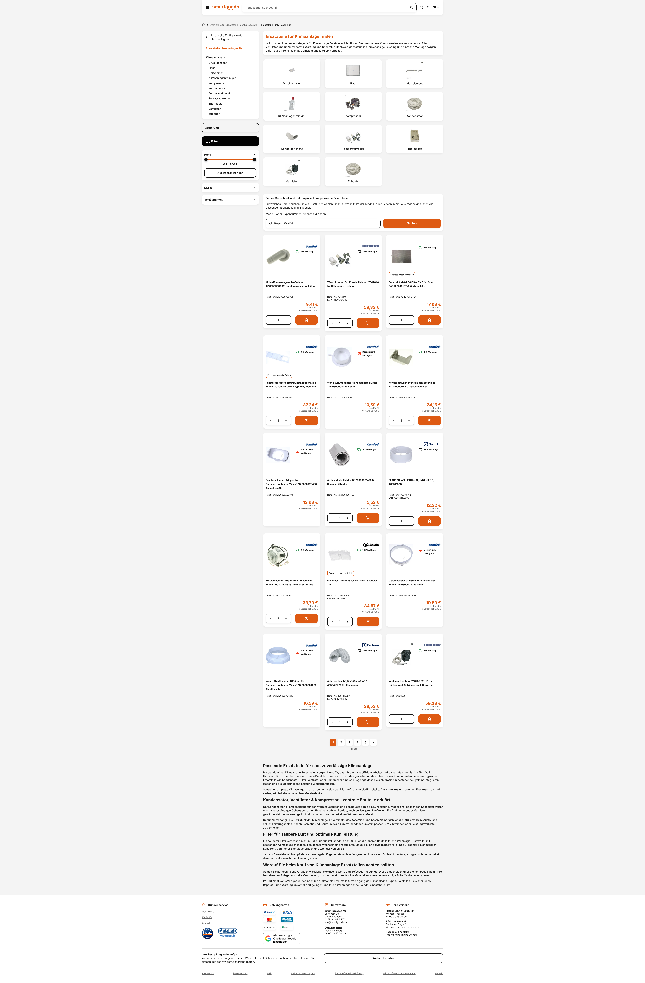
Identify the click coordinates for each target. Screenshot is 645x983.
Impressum (208, 973)
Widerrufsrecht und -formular (399, 973)
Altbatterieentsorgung (303, 973)
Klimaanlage (214, 57)
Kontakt (206, 923)
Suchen (412, 223)
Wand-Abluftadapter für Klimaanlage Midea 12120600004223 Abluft (352, 384)
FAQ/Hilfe (207, 917)
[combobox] (323, 223)
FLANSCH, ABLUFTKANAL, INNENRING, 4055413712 (411, 482)
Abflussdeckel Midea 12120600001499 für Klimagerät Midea (351, 482)
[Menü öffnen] (208, 8)
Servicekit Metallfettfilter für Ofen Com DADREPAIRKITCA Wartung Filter (411, 284)
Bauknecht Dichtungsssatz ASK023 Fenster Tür (352, 582)
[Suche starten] (412, 8)
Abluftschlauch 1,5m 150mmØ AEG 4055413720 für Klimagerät (347, 683)
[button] (230, 155)
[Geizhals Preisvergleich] (228, 933)
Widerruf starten (383, 958)
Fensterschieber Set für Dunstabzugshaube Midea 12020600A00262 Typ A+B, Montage (291, 384)
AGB (269, 973)
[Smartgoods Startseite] (225, 7)
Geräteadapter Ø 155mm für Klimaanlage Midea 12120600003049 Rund (412, 582)
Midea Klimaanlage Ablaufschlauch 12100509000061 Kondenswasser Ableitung (291, 284)
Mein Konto (208, 911)
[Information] (421, 8)
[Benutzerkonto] (428, 8)
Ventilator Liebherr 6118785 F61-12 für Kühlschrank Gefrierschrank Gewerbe (411, 683)
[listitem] (291, 73)
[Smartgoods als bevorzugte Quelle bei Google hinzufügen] (281, 938)
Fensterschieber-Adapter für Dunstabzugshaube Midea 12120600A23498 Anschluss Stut (291, 484)
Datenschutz (240, 973)
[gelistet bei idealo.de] (207, 933)
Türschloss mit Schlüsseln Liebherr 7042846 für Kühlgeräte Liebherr (353, 284)
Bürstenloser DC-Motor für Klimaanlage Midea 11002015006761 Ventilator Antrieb (289, 582)
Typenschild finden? (314, 214)
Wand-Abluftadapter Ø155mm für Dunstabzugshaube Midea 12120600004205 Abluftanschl (291, 685)
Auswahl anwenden (230, 172)
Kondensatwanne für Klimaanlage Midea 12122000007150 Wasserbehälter (412, 384)
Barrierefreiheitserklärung (349, 973)
